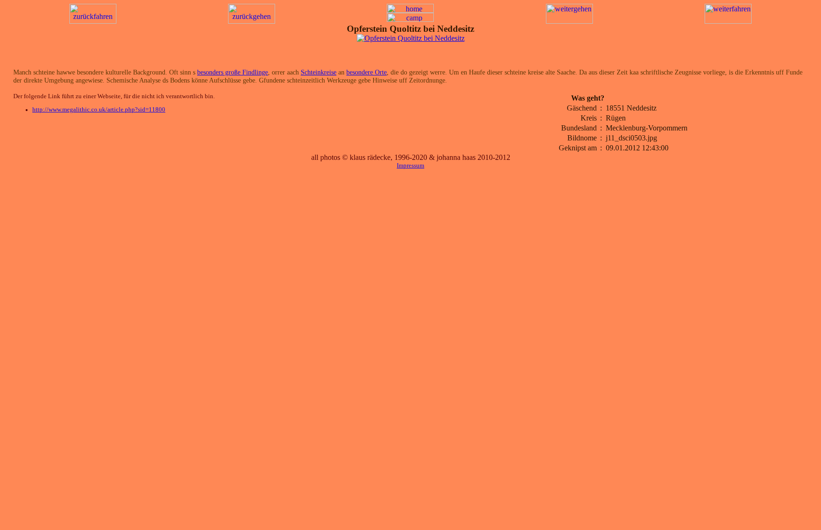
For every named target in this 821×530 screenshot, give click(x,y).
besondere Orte (366, 72)
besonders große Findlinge (232, 72)
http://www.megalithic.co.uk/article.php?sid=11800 (98, 109)
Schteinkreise (318, 72)
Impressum (410, 165)
